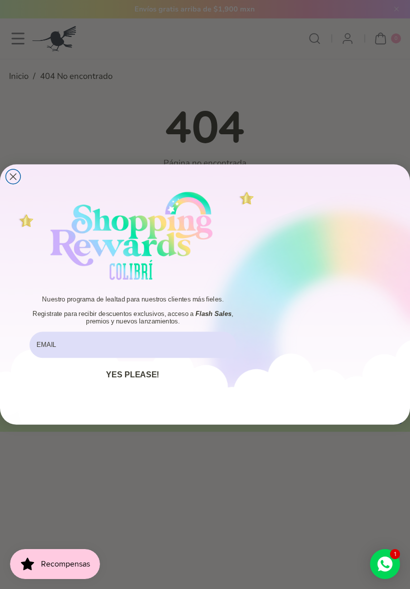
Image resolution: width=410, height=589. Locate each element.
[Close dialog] (13, 176)
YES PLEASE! (133, 374)
